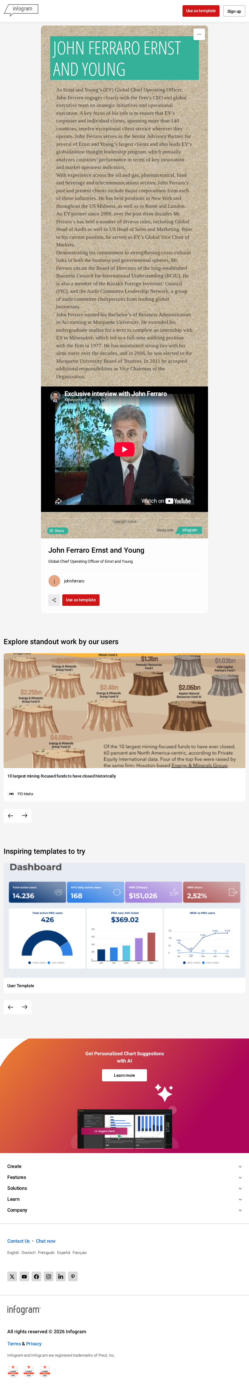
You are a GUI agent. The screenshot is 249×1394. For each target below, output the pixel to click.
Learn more (124, 1075)
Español (63, 1252)
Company (17, 1210)
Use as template (201, 10)
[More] (199, 34)
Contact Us (18, 1241)
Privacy (34, 1344)
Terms (14, 1344)
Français (80, 1252)
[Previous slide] (10, 816)
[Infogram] (21, 11)
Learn (13, 1199)
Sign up (234, 11)
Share (59, 531)
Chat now (46, 1241)
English (13, 1252)
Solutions (17, 1188)
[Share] (54, 600)
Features (16, 1177)
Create (14, 1166)
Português (46, 1252)
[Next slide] (24, 816)
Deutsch (29, 1252)
